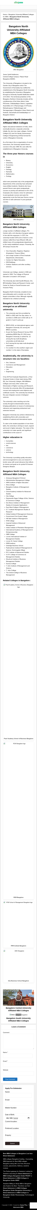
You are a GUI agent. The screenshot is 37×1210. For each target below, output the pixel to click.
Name (5, 1052)
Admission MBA (18, 1207)
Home (5, 14)
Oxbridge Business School (14, 545)
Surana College (11, 563)
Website (5, 1070)
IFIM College (10, 521)
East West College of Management (17, 507)
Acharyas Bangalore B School (15, 478)
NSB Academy (10, 543)
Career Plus (23, 1205)
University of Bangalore (13, 83)
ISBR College (10, 534)
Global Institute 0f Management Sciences (19, 514)
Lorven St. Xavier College (14, 541)
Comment (6, 1032)
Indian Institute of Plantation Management (19, 527)
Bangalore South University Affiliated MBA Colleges (17, 1151)
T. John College (11, 570)
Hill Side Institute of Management (17, 518)
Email (5, 1061)
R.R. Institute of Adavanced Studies (17, 552)
